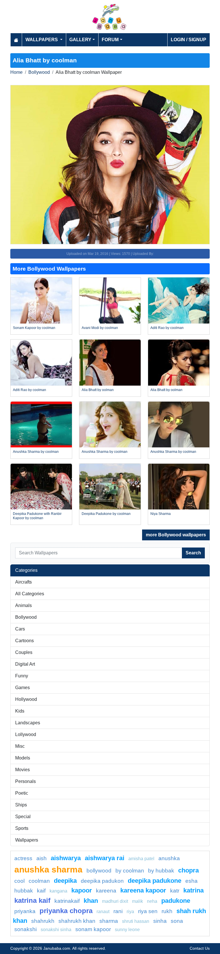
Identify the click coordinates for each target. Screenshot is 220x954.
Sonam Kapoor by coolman (34, 328)
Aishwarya (66, 858)
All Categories (29, 593)
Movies (22, 769)
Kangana (58, 890)
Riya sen (148, 911)
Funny (21, 675)
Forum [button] (110, 39)
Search (193, 552)
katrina (193, 890)
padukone (175, 900)
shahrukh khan (76, 921)
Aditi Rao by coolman (167, 328)
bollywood (99, 871)
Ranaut (103, 911)
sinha (160, 921)
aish (41, 858)
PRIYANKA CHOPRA (66, 911)
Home (16, 72)
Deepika (65, 880)
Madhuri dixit (115, 901)
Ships (21, 804)
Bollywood (39, 72)
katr (174, 891)
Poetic (21, 793)
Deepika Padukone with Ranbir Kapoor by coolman (37, 516)
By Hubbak (161, 871)
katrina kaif (32, 900)
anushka (169, 858)
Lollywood (25, 734)
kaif (41, 891)
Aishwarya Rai (104, 858)
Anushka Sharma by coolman (36, 452)
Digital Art (25, 664)
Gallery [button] (80, 39)
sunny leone (127, 929)
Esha (191, 881)
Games (22, 687)
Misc (20, 746)
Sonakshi (25, 929)
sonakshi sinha (56, 929)
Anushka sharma (48, 869)
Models (22, 757)
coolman (39, 881)
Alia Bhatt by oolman (98, 390)
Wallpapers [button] (42, 39)
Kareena (106, 891)
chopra (188, 870)
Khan (91, 900)
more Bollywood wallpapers (176, 534)
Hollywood (26, 699)
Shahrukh (42, 921)
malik (137, 901)
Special (23, 816)
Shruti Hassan (135, 921)
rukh (167, 911)
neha (152, 901)
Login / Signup (188, 39)
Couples (23, 652)
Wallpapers (26, 840)
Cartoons (24, 640)
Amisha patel (141, 858)
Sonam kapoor (93, 929)
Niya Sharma (160, 514)
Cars (20, 628)
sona (177, 921)
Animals (23, 605)
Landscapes (27, 722)
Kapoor (81, 890)
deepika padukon (102, 881)
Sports (21, 828)
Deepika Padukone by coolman (106, 514)
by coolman (129, 871)
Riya (130, 911)
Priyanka (25, 911)
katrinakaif (67, 901)
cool (19, 881)
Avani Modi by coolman (100, 328)
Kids (19, 711)
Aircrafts (23, 582)
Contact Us (200, 948)
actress (23, 858)
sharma (108, 921)
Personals (25, 781)
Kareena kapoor (143, 890)
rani (118, 911)
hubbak (23, 891)
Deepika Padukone (154, 880)
